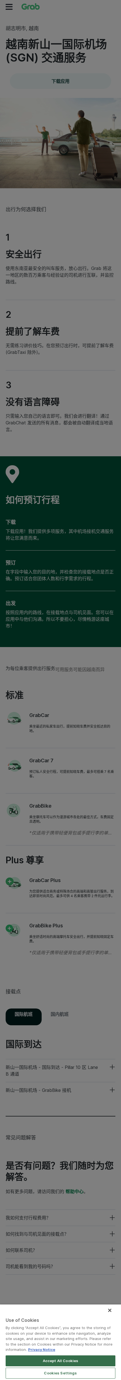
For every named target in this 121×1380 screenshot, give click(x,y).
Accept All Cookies (60, 1360)
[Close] (109, 1310)
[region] (60, 1342)
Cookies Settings (60, 1373)
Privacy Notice (41, 1349)
